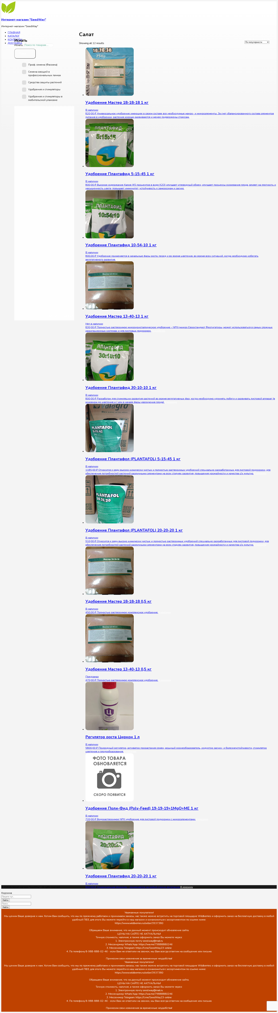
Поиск (22, 53)
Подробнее (158, 331)
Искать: (18, 45)
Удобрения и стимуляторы (44, 89)
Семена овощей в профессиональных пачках (44, 73)
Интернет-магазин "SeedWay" (23, 20)
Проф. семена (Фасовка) (42, 64)
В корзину (195, 117)
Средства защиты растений (45, 82)
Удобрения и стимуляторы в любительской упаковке (45, 98)
